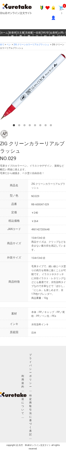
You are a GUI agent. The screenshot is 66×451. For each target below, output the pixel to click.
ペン (9, 44)
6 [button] (41, 126)
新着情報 (12, 34)
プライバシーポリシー (30, 370)
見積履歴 (29, 34)
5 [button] (35, 126)
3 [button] (25, 126)
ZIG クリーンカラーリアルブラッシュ (31, 44)
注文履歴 (20, 34)
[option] (33, 87)
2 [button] (20, 126)
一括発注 (37, 34)
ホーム (4, 32)
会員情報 (53, 34)
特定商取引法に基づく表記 (30, 415)
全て (2, 44)
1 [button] (14, 126)
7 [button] (46, 126)
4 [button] (30, 126)
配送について (22, 404)
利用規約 (22, 381)
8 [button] (51, 126)
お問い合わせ (61, 34)
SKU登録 (45, 34)
